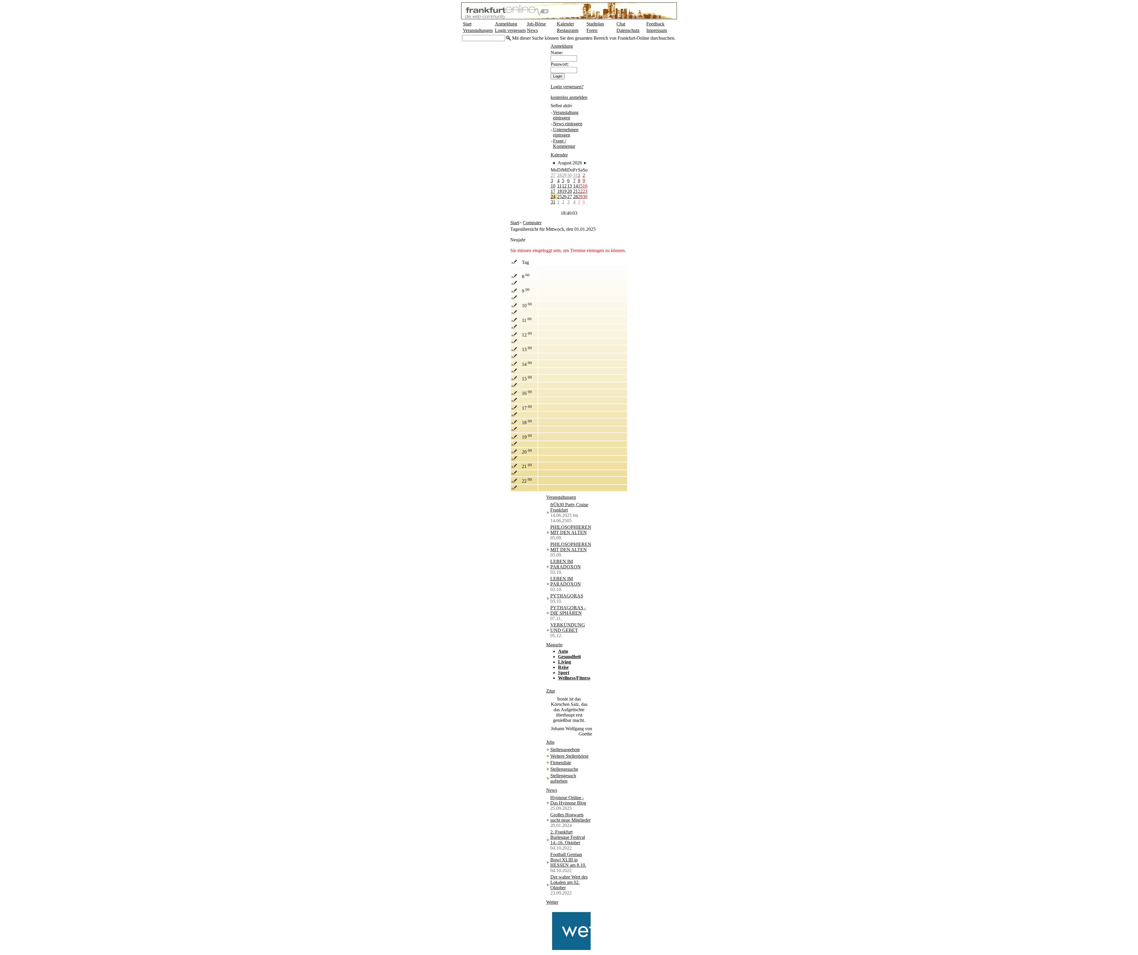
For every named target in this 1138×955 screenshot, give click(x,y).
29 (564, 175)
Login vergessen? (567, 86)
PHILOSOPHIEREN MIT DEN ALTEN (570, 530)
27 (553, 175)
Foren (591, 30)
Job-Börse (536, 23)
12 (564, 185)
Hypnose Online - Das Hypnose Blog (568, 800)
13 (569, 185)
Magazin (554, 644)
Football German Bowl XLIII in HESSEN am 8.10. (568, 860)
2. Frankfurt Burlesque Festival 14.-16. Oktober (567, 837)
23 (585, 191)
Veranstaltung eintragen (565, 115)
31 (575, 175)
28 (559, 175)
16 (585, 185)
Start (467, 23)
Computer (532, 222)
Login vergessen (510, 30)
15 (580, 185)
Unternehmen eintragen (565, 132)
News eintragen (567, 123)
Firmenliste (560, 762)
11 (559, 185)
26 (564, 196)
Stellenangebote (565, 749)
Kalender (565, 23)
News (532, 30)
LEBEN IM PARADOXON (565, 564)
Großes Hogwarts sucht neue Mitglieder (570, 817)
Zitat (550, 690)
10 (553, 185)
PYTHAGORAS (566, 595)
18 (559, 191)
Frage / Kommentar (564, 143)
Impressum (656, 30)
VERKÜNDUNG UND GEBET (567, 627)
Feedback (655, 23)
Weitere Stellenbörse (569, 756)
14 (575, 185)
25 (559, 196)
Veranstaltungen (478, 30)
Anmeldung (506, 23)
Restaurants (567, 30)
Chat (620, 23)
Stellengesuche (564, 769)
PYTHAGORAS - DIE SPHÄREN (568, 610)
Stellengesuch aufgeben (563, 778)
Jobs (550, 742)
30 (569, 175)
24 (553, 196)
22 (580, 191)
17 (553, 191)
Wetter (552, 902)
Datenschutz (628, 30)
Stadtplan (595, 23)
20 (569, 191)
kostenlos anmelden (569, 97)
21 (575, 191)
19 (564, 191)
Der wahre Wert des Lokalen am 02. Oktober (569, 882)
